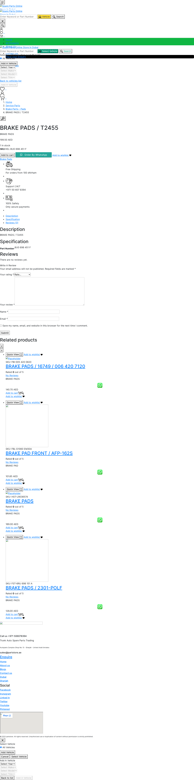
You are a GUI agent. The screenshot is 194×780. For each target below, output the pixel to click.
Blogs (3, 669)
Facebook (5, 689)
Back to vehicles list (10, 80)
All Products (12, 43)
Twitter (4, 701)
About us (5, 665)
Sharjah (4, 680)
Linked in (5, 697)
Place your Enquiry (16, 56)
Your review (7, 304)
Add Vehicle (7, 752)
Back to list (7, 777)
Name (4, 311)
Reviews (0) (12, 222)
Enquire (6, 657)
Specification (13, 219)
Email (4, 318)
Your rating (7, 274)
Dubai (3, 676)
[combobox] (18, 17)
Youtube (4, 705)
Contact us (6, 673)
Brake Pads (6, 159)
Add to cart (7, 155)
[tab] (100, 216)
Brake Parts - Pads (16, 108)
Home (9, 39)
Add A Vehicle (8, 63)
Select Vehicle (19, 756)
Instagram (5, 693)
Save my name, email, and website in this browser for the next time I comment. (45, 325)
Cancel (5, 756)
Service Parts (13, 105)
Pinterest (5, 709)
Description (12, 215)
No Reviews (12, 375)
